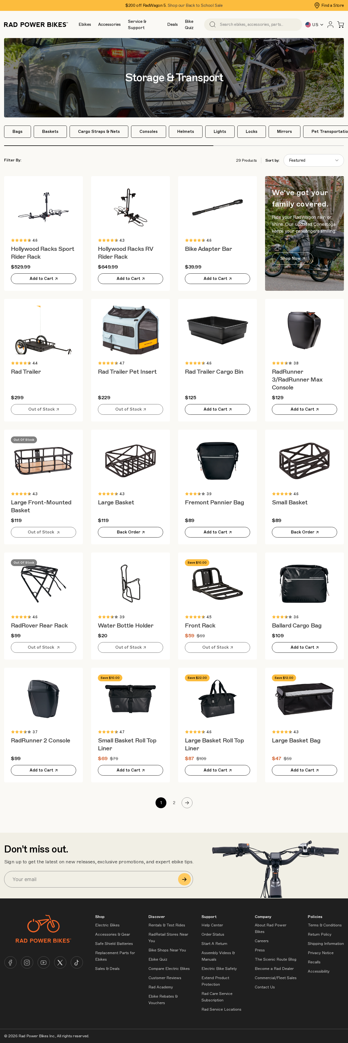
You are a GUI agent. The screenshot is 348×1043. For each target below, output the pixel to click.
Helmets (185, 131)
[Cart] (340, 24)
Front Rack (200, 625)
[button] (85, 24)
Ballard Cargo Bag (296, 625)
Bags (18, 131)
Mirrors (284, 131)
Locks (251, 131)
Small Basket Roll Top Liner (127, 744)
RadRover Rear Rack (39, 625)
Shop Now (290, 258)
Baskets (50, 131)
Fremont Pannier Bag (214, 502)
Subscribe (184, 879)
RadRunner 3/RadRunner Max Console (297, 379)
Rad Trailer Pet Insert (127, 371)
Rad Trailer (26, 371)
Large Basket (116, 502)
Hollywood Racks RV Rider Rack (125, 252)
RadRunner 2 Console (40, 740)
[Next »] (187, 802)
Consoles (148, 131)
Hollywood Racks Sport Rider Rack (42, 252)
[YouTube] (44, 962)
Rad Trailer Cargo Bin (214, 371)
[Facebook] (10, 962)
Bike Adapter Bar (208, 248)
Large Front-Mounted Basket (41, 506)
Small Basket (289, 502)
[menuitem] (84, 24)
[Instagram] (27, 962)
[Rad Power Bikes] (36, 24)
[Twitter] (60, 962)
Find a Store (332, 5)
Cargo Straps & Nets (99, 131)
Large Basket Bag (296, 740)
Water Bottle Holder (125, 625)
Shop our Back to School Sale (195, 5)
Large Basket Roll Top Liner (214, 744)
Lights (220, 131)
